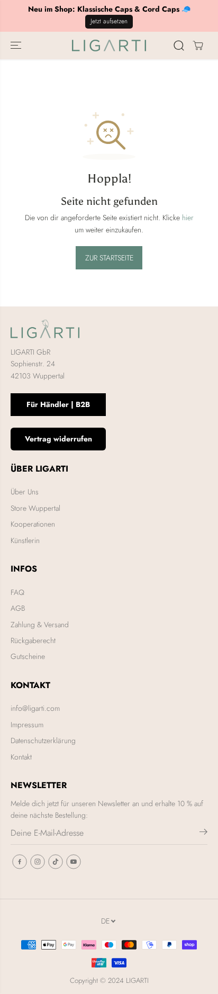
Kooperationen (33, 524)
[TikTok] (56, 862)
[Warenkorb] (197, 45)
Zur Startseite (109, 257)
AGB (18, 608)
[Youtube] (74, 862)
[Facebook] (20, 862)
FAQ (17, 592)
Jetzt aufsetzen (109, 21)
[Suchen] (178, 45)
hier (188, 217)
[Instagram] (38, 862)
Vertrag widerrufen (58, 438)
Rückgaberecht (33, 640)
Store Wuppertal (35, 508)
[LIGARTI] (109, 45)
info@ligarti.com (35, 708)
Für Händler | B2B (58, 404)
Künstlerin (25, 540)
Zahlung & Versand (40, 624)
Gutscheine (28, 656)
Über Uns (25, 491)
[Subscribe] (203, 833)
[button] (17, 45)
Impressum (27, 724)
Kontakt (21, 757)
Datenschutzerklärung (43, 740)
